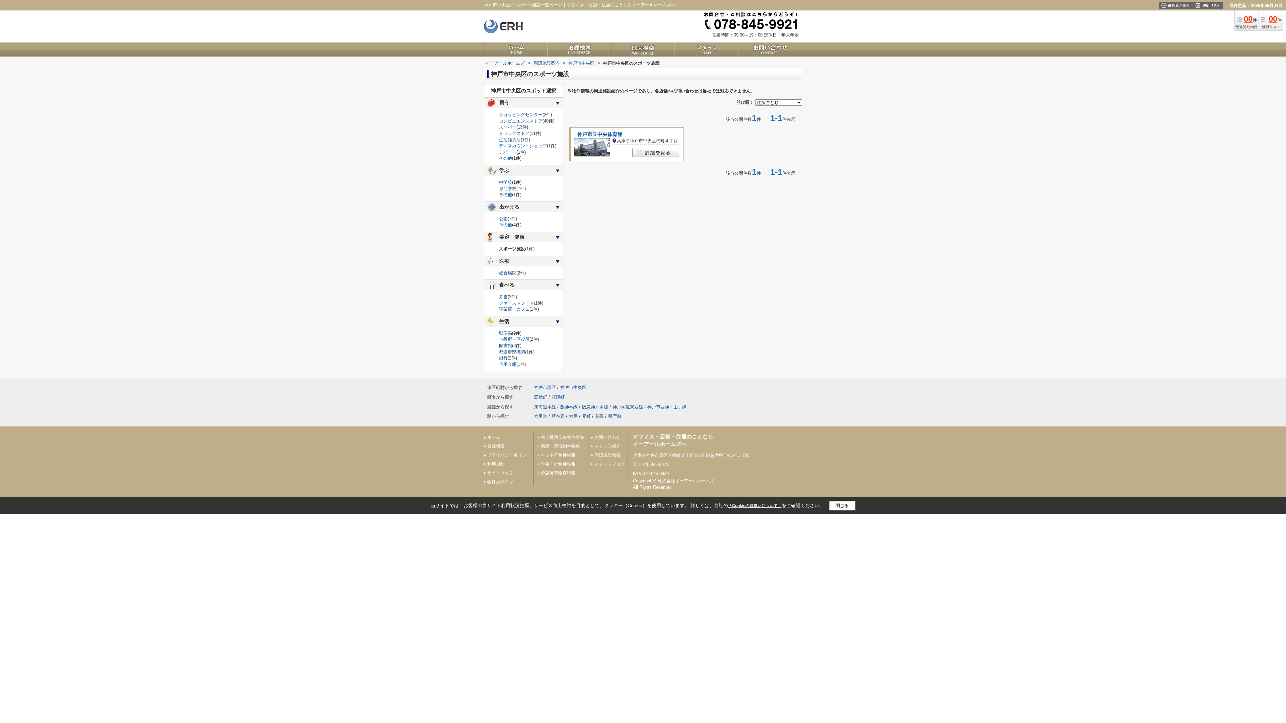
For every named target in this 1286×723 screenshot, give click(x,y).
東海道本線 (545, 406)
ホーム (493, 437)
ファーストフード (516, 303)
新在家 (558, 416)
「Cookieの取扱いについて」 (755, 505)
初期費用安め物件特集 (562, 437)
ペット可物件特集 (558, 455)
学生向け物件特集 (558, 464)
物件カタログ (500, 481)
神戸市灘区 (545, 387)
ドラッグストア (514, 133)
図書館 (505, 345)
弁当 (503, 296)
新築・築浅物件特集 (560, 446)
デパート (507, 152)
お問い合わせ (607, 437)
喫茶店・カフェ (514, 309)
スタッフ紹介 (607, 446)
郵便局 (505, 333)
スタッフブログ (609, 464)
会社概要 (496, 446)
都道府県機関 (512, 351)
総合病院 (507, 272)
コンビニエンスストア (521, 121)
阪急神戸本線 (595, 406)
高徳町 (540, 397)
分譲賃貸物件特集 (558, 472)
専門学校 (507, 188)
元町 (586, 416)
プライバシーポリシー (509, 455)
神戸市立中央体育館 (600, 134)
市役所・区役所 (514, 339)
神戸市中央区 (573, 387)
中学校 (505, 182)
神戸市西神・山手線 (667, 406)
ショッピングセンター (521, 114)
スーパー (507, 127)
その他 (505, 158)
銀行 (503, 357)
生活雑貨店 (510, 139)
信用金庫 (507, 364)
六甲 (573, 416)
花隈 (599, 416)
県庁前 (614, 416)
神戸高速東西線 (628, 406)
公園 (503, 218)
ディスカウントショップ (523, 145)
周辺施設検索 (607, 455)
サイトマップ (500, 472)
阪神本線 (569, 406)
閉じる (842, 505)
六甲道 (540, 416)
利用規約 (496, 464)
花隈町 (558, 397)
